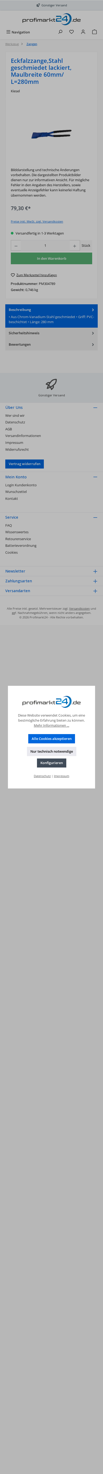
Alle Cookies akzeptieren (52, 738)
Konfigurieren (51, 762)
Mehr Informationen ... (51, 725)
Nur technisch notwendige (51, 751)
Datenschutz (42, 776)
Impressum (61, 776)
